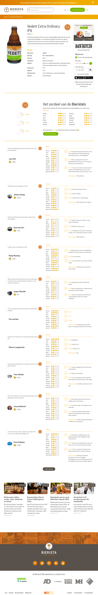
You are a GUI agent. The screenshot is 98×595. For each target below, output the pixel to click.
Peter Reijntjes (19, 442)
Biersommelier (19, 593)
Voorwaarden (78, 593)
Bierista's (46, 110)
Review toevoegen (50, 134)
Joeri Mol (12, 159)
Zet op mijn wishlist (83, 74)
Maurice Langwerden (16, 347)
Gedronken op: (79, 67)
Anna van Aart (19, 227)
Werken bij (28, 593)
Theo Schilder (19, 374)
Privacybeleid (89, 593)
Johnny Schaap (19, 194)
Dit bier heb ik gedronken (85, 57)
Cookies (69, 593)
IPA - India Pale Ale (48, 55)
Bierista (6, 17)
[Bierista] (12, 10)
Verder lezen (7, 515)
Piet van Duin (13, 319)
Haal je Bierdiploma (77, 10)
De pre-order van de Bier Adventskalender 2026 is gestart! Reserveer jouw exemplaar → (49, 3)
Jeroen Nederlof (20, 406)
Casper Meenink (20, 291)
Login (67, 10)
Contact (11, 593)
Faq (6, 593)
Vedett (45, 53)
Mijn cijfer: (78, 61)
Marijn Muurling (14, 255)
